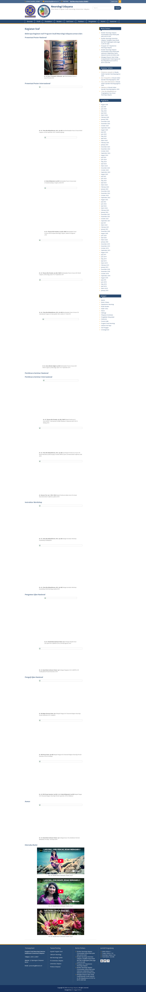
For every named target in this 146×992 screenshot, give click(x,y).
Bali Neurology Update (56, 957)
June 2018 (104, 282)
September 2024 (105, 153)
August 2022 (104, 199)
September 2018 (105, 275)
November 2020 (105, 231)
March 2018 (104, 288)
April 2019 (104, 261)
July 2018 (103, 280)
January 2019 (104, 267)
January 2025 (104, 144)
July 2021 (103, 223)
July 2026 (103, 106)
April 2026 (104, 113)
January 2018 (104, 290)
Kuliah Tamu (104, 308)
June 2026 (104, 109)
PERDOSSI (104, 319)
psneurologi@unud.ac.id (52, 1)
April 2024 (104, 164)
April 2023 (104, 183)
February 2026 (105, 117)
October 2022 (105, 195)
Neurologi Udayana (62, 6)
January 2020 (104, 242)
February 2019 (105, 265)
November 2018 (105, 271)
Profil (38, 21)
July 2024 (103, 157)
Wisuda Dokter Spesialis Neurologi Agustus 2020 (110, 74)
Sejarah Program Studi (56, 951)
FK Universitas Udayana (56, 960)
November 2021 (105, 216)
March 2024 (104, 166)
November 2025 (105, 123)
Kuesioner (113, 21)
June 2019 (104, 256)
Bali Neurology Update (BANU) (79, 1)
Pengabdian (92, 21)
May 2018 (104, 284)
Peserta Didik (104, 321)
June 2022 (104, 204)
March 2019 (104, 263)
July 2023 (103, 176)
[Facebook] (108, 960)
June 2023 (104, 178)
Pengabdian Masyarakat (107, 317)
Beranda (29, 21)
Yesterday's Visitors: (107, 955)
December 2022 (105, 191)
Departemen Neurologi (107, 304)
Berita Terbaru (105, 302)
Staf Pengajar (105, 327)
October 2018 (105, 273)
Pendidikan (48, 21)
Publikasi (81, 21)
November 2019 (105, 246)
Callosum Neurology (55, 954)
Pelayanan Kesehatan (107, 315)
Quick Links (114, 1)
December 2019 (105, 244)
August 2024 (104, 155)
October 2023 (105, 170)
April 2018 (104, 286)
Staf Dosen (69, 21)
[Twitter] (105, 960)
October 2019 (105, 248)
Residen (59, 21)
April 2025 (104, 138)
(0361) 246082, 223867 (33, 1)
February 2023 (105, 187)
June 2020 (104, 235)
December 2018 (105, 269)
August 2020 (104, 233)
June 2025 (104, 134)
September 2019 (105, 250)
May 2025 (104, 136)
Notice (103, 311)
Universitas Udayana (55, 963)
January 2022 (104, 212)
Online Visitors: (106, 951)
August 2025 (104, 130)
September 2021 (105, 221)
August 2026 (104, 104)
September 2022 (105, 197)
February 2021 (105, 227)
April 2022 (104, 206)
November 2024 (105, 149)
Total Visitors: (106, 957)
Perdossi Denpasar (55, 966)
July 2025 (103, 132)
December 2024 (105, 147)
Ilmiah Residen (105, 306)
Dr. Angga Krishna (76, 990)
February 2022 (105, 210)
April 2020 (104, 237)
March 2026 (104, 115)
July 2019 (103, 254)
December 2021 (105, 214)
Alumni (103, 21)
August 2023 (104, 174)
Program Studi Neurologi (108, 323)
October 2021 (105, 218)
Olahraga (103, 313)
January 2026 (104, 119)
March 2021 (104, 225)
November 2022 (105, 193)
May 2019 (104, 259)
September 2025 (105, 128)
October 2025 (105, 125)
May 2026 (104, 111)
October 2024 (105, 151)
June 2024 (104, 159)
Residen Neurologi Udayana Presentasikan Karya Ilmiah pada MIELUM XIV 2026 (110, 34)
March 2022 (104, 208)
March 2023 (104, 185)
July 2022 (103, 202)
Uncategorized (105, 330)
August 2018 (104, 278)
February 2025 (105, 142)
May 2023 (104, 180)
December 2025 (105, 121)
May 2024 (104, 161)
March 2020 (104, 240)
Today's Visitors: (106, 953)
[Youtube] (101, 960)
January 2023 (104, 189)
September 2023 (105, 172)
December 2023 (105, 168)
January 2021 (104, 229)
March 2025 (104, 140)
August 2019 (104, 252)
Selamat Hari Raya (106, 325)
